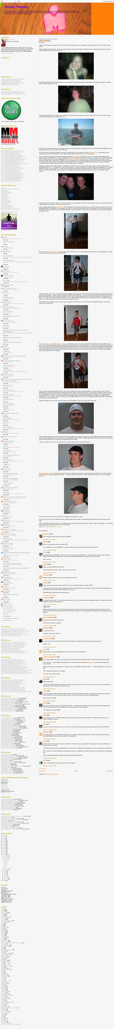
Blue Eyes (5, 596)
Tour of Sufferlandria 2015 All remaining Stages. (13, 564)
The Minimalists (7, 251)
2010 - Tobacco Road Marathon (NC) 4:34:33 (12, 152)
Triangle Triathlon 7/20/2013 (8, 702)
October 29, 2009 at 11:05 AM (49, 625)
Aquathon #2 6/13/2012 (7, 731)
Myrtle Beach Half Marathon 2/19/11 (9, 756)
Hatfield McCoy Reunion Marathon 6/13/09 (11, 823)
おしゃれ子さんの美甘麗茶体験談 (10, 479)
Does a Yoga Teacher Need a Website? (11, 447)
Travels (3, 938)
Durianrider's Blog (7, 459)
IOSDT (2, 1017)
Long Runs (4, 937)
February (6, 878)
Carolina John (11, 39)
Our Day (5, 400)
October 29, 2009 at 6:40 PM (49, 700)
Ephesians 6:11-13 (7, 484)
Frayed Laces (6, 506)
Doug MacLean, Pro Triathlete (10, 478)
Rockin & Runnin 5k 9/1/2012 (8, 738)
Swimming (60, 526)
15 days (5, 862)
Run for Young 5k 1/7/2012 (7, 718)
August (5, 870)
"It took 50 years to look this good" (10, 560)
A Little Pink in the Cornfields (10, 487)
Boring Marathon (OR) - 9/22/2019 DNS (10, 80)
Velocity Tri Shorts (61, 343)
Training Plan (4, 921)
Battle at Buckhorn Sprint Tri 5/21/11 (9, 762)
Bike (2, 928)
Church (3, 978)
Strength (3, 987)
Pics (56, 526)
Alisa (44, 679)
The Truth (5, 414)
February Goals (6, 348)
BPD (2, 926)
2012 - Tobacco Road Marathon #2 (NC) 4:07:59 (12, 156)
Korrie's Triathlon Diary (9, 365)
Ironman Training (5, 945)
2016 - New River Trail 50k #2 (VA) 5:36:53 (11, 176)
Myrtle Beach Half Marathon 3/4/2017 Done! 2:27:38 (13, 628)
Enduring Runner (7, 577)
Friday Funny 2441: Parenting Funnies (11, 289)
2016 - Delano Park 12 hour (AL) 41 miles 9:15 (12, 174)
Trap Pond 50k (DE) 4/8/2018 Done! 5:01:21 (11, 92)
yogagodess (6, 492)
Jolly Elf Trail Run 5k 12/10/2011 (9, 717)
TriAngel (5, 515)
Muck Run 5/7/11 (5, 760)
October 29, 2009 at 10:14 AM (49, 604)
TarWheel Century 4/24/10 (7, 805)
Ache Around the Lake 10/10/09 (8, 827)
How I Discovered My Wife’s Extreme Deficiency (13, 303)
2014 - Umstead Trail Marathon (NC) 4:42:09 (12, 161)
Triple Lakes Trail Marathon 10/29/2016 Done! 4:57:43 (14, 651)
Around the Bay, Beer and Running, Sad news (13, 498)
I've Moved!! (5, 294)
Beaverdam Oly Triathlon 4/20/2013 (9, 699)
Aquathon (3, 988)
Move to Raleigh (5, 954)
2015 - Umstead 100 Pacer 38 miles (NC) (11, 167)
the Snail (48, 396)
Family (2, 910)
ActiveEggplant (7, 616)
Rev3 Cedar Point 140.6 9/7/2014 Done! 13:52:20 (13, 689)
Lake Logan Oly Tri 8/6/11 (7, 769)
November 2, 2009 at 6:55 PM (49, 765)
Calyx (50, 167)
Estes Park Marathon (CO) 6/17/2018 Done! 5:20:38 (13, 93)
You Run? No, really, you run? (10, 436)
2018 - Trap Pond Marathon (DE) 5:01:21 (11, 179)
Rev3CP (3, 955)
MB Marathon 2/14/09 (6, 817)
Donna (75, 167)
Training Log (4, 912)
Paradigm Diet (4, 961)
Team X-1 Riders (5, 1011)
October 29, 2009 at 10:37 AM (49, 615)
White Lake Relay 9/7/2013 (7, 706)
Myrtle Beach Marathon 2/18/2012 (9, 722)
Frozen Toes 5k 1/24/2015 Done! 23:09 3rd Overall (13, 660)
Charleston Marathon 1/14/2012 (9, 720)
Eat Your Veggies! (7, 312)
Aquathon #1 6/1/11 (6, 765)
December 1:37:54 (5, 792)
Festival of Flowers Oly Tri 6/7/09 (9, 822)
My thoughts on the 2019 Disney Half (11, 382)
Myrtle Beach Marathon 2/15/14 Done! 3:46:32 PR (13, 680)
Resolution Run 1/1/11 (6, 754)
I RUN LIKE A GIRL (7, 275)
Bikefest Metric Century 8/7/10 (8, 807)
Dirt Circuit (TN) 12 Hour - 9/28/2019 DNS (11, 81)
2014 (4, 847)
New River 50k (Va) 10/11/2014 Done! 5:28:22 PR (13, 690)
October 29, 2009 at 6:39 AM (49, 562)
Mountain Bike (4, 1006)
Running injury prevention (8, 277)
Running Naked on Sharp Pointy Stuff (12, 342)
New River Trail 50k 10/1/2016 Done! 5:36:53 (12, 650)
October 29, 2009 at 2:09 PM (49, 654)
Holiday (3, 923)
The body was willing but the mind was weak (12, 578)
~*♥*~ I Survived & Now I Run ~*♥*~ (12, 455)
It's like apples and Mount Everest (10, 502)
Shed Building (4, 993)
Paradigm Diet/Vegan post (7, 205)
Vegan (2, 971)
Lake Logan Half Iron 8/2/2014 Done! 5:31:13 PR (13, 688)
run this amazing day (8, 374)
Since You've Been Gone (8, 247)
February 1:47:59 (5, 781)
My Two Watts (6, 591)
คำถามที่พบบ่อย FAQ (7, 299)
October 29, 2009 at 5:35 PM (49, 688)
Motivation (3, 1018)
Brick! (5, 866)
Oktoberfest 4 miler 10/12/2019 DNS (10, 83)
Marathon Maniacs (5, 966)
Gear (47, 526)
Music (2, 1019)
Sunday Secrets (6, 267)
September (6, 868)
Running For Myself (8, 548)
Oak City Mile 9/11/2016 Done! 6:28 (9, 649)
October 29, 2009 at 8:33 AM (49, 595)
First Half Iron (4, 196)
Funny (2, 939)
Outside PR (61, 207)
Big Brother (4, 989)
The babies (4, 190)
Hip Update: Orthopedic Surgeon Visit (11, 433)
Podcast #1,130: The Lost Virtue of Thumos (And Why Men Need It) (17, 257)
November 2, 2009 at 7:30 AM (49, 758)
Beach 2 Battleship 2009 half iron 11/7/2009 (11, 829)
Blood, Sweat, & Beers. (9, 297)
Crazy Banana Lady (8, 399)
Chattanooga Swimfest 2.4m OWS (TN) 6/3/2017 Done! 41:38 (16, 631)
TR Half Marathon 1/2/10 (7, 799)
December (6, 855)
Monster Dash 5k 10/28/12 (7, 743)
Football (3, 1014)
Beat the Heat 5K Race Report (9, 588)
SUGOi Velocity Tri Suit (53, 251)
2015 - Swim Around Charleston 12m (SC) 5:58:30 (13, 168)
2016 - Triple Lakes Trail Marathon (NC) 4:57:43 (12, 177)
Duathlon (3, 1013)
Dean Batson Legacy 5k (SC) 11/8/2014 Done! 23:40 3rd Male (16, 691)
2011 (4, 851)
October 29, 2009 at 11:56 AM (49, 636)
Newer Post (42, 771)
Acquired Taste (6, 252)
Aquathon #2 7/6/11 (6, 767)
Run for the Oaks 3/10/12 (7, 724)
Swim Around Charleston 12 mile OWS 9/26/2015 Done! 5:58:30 (16, 669)
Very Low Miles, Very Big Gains (9, 535)
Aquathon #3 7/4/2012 (6, 734)
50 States (3, 957)
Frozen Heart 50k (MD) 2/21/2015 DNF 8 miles (12, 661)
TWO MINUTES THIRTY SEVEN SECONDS (12, 493)
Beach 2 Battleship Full (6, 949)
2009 (4, 854)
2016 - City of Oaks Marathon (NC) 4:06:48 (11, 178)
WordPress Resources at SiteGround (11, 419)
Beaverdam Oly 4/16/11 (6, 759)
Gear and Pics (7, 859)
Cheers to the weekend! (8, 475)
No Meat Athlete (7, 302)
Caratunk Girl (6, 464)
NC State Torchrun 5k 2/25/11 (8, 723)
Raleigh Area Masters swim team (9, 211)
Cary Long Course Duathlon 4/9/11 (9, 758)
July (5, 871)
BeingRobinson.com (7, 512)
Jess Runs (5, 431)
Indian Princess (5, 946)
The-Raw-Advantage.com (9, 610)
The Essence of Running (9, 534)
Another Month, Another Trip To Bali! (11, 555)
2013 (4, 848)
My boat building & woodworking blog (10, 209)
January (6, 879)
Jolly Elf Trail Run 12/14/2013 (8, 711)
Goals (2, 935)
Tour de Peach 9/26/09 (6, 826)
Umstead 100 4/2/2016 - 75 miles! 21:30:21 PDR (13, 644)
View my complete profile (7, 53)
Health (2, 984)
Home (76, 771)
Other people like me (6, 953)
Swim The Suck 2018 (7, 362)
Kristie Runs (6, 422)
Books (2, 967)
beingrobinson (6, 510)
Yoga (2, 973)
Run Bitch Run (6, 599)
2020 (4, 838)
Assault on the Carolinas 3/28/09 (9, 818)
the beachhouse (94, 152)
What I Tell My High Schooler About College (12, 396)
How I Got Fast (4, 991)
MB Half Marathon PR (6, 201)
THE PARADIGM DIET (8, 404)
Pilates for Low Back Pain (8, 410)
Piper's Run (6, 325)
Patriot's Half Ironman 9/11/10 (8, 808)
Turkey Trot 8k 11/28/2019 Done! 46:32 (10, 84)
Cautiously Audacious (8, 441)
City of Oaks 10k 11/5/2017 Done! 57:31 (10, 635)
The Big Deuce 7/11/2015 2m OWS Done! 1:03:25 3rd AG (15, 667)
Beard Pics (3, 927)
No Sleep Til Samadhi (8, 285)
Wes (44, 724)
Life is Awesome (51, 526)
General (3, 933)
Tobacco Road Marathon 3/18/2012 (9, 725)
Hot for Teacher (6, 600)
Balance (3, 930)
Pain (2, 925)
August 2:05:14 (4, 787)
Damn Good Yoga (7, 538)
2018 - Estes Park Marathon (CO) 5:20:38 (11, 181)
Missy (45, 552)
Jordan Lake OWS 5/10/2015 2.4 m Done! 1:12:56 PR (14, 664)
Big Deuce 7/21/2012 (6, 735)
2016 (4, 844)
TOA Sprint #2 (4, 199)
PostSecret (6, 266)
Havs (44, 715)
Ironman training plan (6, 212)
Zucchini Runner (7, 450)
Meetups (5, 860)
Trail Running (4, 940)
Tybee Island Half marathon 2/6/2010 (10, 800)
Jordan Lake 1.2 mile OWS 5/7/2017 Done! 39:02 (13, 630)
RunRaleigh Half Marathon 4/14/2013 (10, 698)
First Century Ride (5, 200)
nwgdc (45, 582)
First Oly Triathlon (5, 194)
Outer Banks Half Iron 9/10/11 (8, 772)
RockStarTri (46, 597)
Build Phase (4, 983)
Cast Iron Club (4, 963)
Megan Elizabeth (7, 418)
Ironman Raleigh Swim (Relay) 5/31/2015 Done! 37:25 (14, 666)
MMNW (3, 934)
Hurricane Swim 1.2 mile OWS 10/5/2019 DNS (12, 82)
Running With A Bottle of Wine (10, 473)
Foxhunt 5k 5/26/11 (5, 763)
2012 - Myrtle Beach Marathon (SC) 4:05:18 (11, 155)
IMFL (2, 947)
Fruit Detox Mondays (6, 1002)
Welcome (3, 187)
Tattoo (2, 980)
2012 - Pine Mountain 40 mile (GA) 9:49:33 (11, 157)
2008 (4, 880)
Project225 (3, 1009)
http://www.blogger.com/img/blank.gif (10, 1024)
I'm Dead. (5, 343)
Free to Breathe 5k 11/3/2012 (8, 744)
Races (2, 911)
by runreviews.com (5, 230)
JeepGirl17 (6, 346)
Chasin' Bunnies (7, 558)
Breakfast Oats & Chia (8, 456)
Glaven (43, 297)
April (5, 875)
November (6, 856)
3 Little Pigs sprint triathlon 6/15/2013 (10, 701)
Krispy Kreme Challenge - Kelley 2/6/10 (10, 801)
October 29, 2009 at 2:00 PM (49, 646)
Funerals (3, 996)
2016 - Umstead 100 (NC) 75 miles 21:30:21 (12, 175)
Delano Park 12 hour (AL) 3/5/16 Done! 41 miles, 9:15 (14, 643)
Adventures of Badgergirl (9, 529)
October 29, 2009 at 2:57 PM (49, 676)
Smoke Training (16, 7)
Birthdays (3, 944)
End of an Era (6, 569)
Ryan (44, 741)
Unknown (46, 575)
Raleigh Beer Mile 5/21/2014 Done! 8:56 (11, 665)
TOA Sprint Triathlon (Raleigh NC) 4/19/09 (11, 819)
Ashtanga (3, 974)
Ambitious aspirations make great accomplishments (16, 568)
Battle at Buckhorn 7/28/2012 (8, 736)
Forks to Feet (6, 520)
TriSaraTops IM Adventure (9, 501)
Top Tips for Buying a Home (9, 366)
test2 (4, 243)
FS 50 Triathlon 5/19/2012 (7, 729)
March (5, 876)
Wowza (5, 867)
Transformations (5, 998)
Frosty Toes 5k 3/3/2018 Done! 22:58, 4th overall (12, 91)
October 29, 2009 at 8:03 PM (49, 712)
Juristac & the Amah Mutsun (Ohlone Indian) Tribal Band (15, 371)
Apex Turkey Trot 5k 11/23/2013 (8, 709)
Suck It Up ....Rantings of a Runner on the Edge (14, 496)
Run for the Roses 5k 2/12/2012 (8, 721)
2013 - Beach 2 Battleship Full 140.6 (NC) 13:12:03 (13, 159)
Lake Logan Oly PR (6, 202)
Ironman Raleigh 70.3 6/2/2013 (8, 700)
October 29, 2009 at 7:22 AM (49, 572)
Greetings (5, 549)
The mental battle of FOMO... (9, 526)
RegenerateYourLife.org (9, 306)
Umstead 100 (4, 956)
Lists (2, 952)
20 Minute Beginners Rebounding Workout (12, 308)
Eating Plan (4, 968)
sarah (44, 691)
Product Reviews (5, 969)
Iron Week (3, 985)
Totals (2, 914)
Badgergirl (46, 534)
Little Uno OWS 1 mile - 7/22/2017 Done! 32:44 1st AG (14, 632)
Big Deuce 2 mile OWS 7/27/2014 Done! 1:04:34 (12, 687)
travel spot (5, 246)
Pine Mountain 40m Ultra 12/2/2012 (9, 746)
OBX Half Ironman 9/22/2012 (8, 741)
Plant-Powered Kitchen (9, 260)
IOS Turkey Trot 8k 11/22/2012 (8, 745)
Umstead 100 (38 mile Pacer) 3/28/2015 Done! (12, 662)
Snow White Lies (6, 470)
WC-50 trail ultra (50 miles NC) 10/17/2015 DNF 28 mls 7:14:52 (16, 672)
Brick (2, 970)
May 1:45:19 (4, 784)
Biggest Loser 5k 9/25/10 (7, 809)
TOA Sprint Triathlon (6, 192)
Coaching (3, 990)
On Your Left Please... (8, 543)
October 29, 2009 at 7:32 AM (49, 580)
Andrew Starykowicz (8, 483)
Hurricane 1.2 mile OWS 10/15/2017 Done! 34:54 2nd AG (15, 634)
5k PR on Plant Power (6, 206)
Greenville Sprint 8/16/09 (7, 824)
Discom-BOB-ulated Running (10, 618)
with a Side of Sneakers (9, 390)
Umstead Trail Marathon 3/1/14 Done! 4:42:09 (12, 681)
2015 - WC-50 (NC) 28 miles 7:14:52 (10, 170)
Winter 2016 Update (7, 507)
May (5, 874)
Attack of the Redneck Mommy (11, 594)
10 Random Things (5, 197)
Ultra (2, 948)
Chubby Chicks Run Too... (9, 572)
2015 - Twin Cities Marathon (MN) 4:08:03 (11, 169)
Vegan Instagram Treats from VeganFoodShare (13, 521)
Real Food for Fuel (7, 608)
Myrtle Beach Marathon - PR (8, 207)
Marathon (3, 931)
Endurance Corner (7, 603)
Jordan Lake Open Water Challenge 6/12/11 (11, 766)
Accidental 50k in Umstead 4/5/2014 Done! (11, 682)
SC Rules (3, 992)
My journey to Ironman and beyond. (12, 360)
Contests (3, 1000)
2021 (4, 837)
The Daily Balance (7, 620)
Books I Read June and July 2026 (10, 272)
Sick (2, 962)
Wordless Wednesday (6, 920)
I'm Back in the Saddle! (8, 544)
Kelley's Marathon (5, 191)
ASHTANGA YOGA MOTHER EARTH (12, 337)
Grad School (4, 997)
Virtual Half (4, 1021)
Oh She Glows (6, 280)
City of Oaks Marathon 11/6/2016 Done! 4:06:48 (12, 652)
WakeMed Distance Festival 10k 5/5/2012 (11, 728)
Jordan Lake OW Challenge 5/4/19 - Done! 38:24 (13, 79)
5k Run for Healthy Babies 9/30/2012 (10, 742)
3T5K (4, 437)
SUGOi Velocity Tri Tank (47, 343)
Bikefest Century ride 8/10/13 (8, 705)
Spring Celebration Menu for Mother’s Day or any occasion (15, 281)
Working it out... (7, 524)
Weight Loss (4, 960)
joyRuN (45, 564)
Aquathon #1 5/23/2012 (7, 730)
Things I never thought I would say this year (11, 942)
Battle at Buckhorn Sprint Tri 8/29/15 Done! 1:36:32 (13, 668)
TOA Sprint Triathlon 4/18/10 (8, 803)
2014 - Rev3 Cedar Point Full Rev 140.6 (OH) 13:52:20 (14, 163)
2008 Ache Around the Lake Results (9, 189)
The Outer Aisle (7, 469)
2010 (4, 852)
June (5, 872)
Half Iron (3, 950)
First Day (6, 864)
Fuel (2, 959)
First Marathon (4, 195)
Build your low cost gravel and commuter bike (13, 428)
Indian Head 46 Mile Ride (8, 583)
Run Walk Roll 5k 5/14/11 (7, 761)
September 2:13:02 (5, 789)
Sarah (45, 703)
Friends (43, 526)
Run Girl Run (6, 271)
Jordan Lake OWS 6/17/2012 (8, 732)
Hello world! (5, 317)
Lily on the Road (48, 617)
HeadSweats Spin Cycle (48, 473)
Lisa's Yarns (6, 293)
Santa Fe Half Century (8, 442)
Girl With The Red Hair (8, 241)
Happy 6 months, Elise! (8, 489)
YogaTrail (5, 445)
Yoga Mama (6, 408)
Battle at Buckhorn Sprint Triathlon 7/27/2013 (12, 704)
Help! (2, 1016)
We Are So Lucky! (7, 465)
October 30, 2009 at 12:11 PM (49, 729)
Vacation (3, 982)
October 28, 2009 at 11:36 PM (49, 539)
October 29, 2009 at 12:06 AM (49, 549)
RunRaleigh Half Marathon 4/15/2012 (10, 727)
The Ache (6, 863)
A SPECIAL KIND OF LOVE (9, 405)
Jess (44, 649)
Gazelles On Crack (7, 385)
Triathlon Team (4, 976)
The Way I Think (5, 981)
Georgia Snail (47, 638)
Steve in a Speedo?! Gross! (10, 288)
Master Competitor (8, 427)
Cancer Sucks (4, 1012)
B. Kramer (46, 628)
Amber (45, 541)
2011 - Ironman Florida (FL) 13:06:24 (10, 153)
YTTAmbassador (5, 1023)
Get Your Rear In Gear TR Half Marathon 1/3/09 (12, 816)
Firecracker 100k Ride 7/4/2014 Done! (10, 685)
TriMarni (5, 237)
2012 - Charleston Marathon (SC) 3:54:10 (11, 154)
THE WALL (4, 1010)
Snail (67, 297)
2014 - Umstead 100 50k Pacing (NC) (10, 162)
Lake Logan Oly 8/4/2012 (7, 737)
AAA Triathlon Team (6, 995)
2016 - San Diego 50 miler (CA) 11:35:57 (11, 172)
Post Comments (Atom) (52, 774)
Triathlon (3, 919)
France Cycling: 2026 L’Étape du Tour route (12, 238)
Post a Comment (42, 768)
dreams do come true (7, 376)
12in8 (2, 977)
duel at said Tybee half (73, 159)
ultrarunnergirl (6, 582)
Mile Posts (5, 614)
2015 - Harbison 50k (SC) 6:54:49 (9, 165)
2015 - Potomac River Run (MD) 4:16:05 (11, 171)
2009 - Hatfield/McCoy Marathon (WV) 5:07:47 (12, 150)
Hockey (3, 1004)
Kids (2, 924)
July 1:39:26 (4, 786)
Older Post (110, 771)
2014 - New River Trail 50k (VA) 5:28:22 (10, 164)
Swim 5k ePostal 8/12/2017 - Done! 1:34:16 (11, 633)
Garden (3, 932)
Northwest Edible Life (8, 394)
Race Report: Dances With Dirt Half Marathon (13, 530)
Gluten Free (4, 1003)
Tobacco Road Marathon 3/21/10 (9, 802)
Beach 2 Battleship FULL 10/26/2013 (10, 708)
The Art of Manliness (8, 255)
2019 (4, 840)
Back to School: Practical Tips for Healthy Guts (13, 391)
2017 (4, 842)
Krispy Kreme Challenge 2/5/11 (8, 755)
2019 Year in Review (7, 357)
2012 (4, 850)
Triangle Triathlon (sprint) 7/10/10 (9, 806)
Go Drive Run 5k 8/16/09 (7, 825)
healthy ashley (6, 351)
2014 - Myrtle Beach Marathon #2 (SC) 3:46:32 (12, 160)
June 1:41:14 (4, 785)
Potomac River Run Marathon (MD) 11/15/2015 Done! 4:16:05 (16, 673)
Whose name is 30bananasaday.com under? (12, 461)
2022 (4, 835)
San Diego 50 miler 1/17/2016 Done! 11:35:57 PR (13, 642)
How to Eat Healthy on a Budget (10, 322)
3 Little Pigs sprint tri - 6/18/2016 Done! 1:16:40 (12, 647)
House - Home (4, 941)
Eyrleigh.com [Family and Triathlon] (12, 563)
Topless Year (4, 975)
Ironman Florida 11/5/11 (7, 773)
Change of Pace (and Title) (9, 574)
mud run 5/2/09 (4, 820)
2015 (4, 845)
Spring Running (6, 326)
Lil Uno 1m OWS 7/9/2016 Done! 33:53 (10, 648)
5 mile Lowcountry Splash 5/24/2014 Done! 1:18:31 (13, 683)
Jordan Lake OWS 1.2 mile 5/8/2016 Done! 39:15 (13, 645)
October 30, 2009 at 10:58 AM (49, 721)
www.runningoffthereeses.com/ (11, 316)
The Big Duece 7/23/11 (6, 768)
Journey (5, 338)
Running (3, 913)
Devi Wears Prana (7, 370)
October (6, 858)
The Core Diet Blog (8, 311)
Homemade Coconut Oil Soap (9, 451)
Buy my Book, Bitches (8, 386)
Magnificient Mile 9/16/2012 (8, 739)
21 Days (5, 586)
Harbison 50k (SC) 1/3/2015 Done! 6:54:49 (11, 659)
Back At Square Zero (8, 320)
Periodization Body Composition (9, 1007)
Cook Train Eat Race (8, 606)
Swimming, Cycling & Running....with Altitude (14, 356)
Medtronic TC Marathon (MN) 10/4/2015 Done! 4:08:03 (14, 671)
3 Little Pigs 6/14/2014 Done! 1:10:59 (10, 684)
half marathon (76, 156)
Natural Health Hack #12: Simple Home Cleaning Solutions (15, 540)
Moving (3, 999)
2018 (4, 841)
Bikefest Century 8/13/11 (7, 770)
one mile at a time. (7, 612)
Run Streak (4, 1020)
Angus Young (90, 662)
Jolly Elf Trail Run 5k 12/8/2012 (8, 748)
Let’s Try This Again (7, 352)
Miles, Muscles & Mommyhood (10, 413)
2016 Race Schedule (7, 516)
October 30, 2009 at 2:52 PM (49, 738)
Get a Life (5, 424)
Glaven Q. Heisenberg (49, 657)
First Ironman (4, 204)
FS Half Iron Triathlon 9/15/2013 (9, 707)
